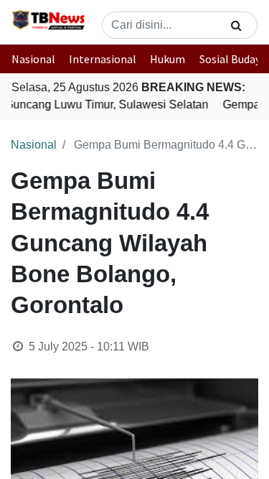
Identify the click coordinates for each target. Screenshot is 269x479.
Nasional (33, 59)
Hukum (167, 59)
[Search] (236, 25)
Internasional (102, 59)
